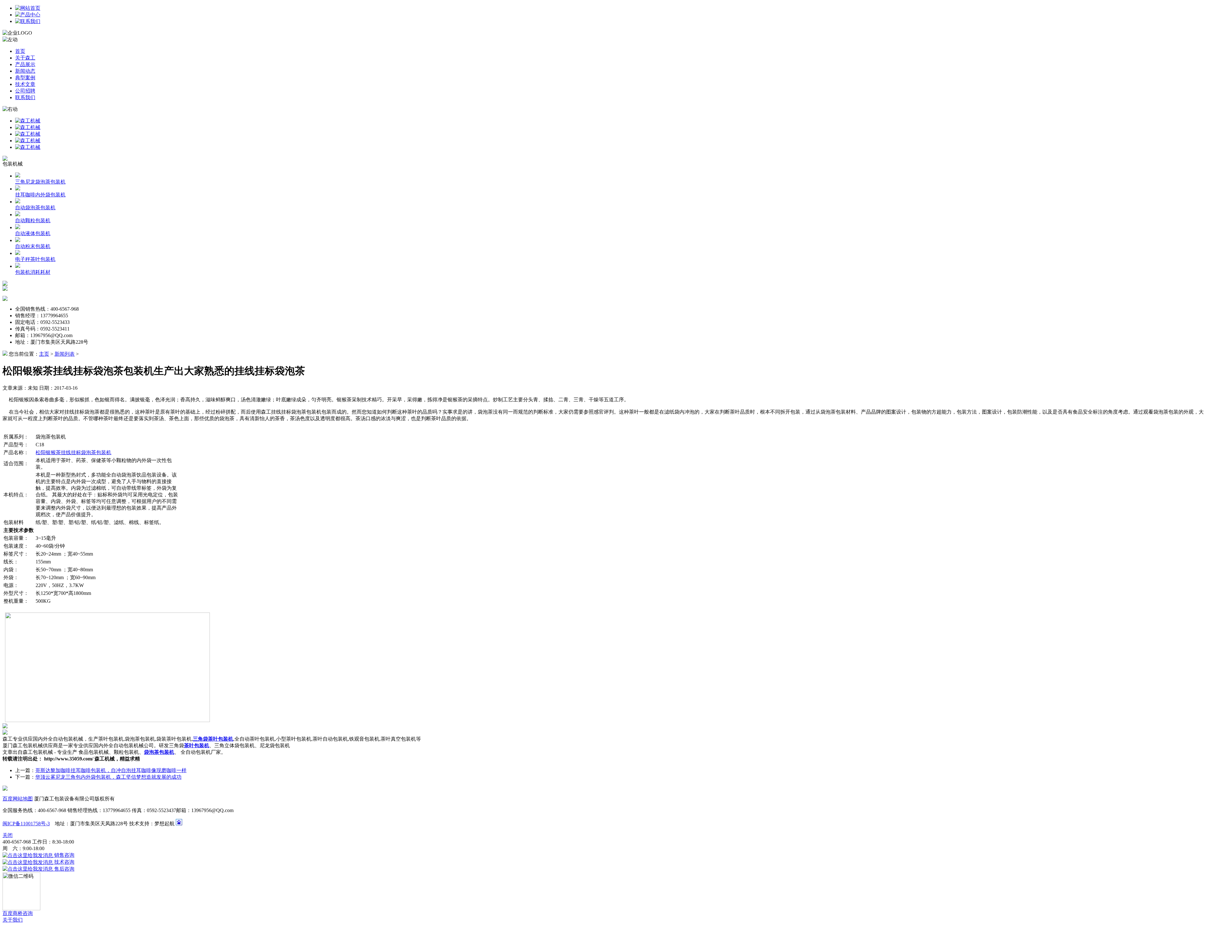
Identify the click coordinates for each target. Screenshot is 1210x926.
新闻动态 (25, 71)
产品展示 (25, 64)
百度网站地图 (18, 798)
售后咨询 (63, 869)
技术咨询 (63, 862)
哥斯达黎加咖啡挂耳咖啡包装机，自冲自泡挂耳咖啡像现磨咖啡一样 (111, 770)
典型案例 (25, 77)
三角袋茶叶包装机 (213, 739)
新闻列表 (65, 354)
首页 (20, 51)
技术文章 (25, 84)
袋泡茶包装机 (159, 752)
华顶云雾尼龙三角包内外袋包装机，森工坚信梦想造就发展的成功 (108, 777)
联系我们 (25, 97)
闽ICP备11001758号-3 (26, 823)
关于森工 (25, 57)
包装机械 (13, 164)
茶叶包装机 (196, 745)
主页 (44, 354)
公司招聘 (25, 90)
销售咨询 (63, 855)
